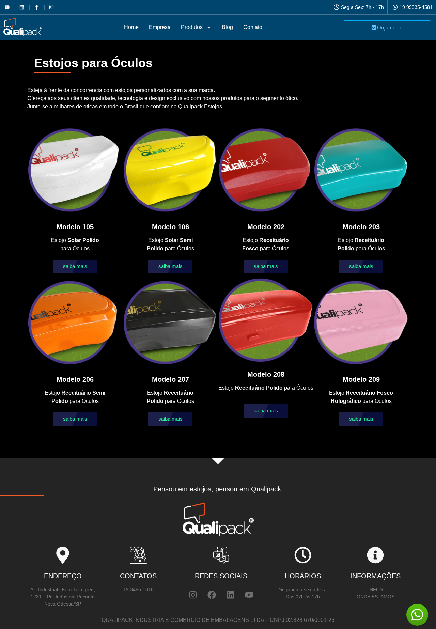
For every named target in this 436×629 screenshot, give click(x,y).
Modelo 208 (265, 374)
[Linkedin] (230, 594)
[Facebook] (211, 594)
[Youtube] (249, 594)
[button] (75, 266)
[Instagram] (192, 594)
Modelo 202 (265, 227)
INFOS (375, 589)
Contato (252, 27)
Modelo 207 (170, 379)
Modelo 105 (75, 227)
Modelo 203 (361, 227)
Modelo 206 (75, 379)
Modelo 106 (170, 227)
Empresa (160, 27)
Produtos (192, 27)
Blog (227, 27)
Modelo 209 (361, 379)
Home (131, 27)
